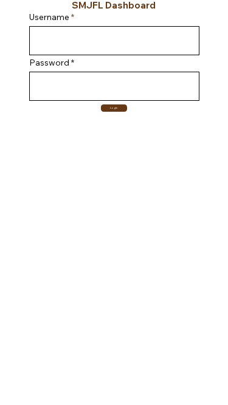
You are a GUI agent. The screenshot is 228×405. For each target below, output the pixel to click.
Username (49, 17)
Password (49, 62)
